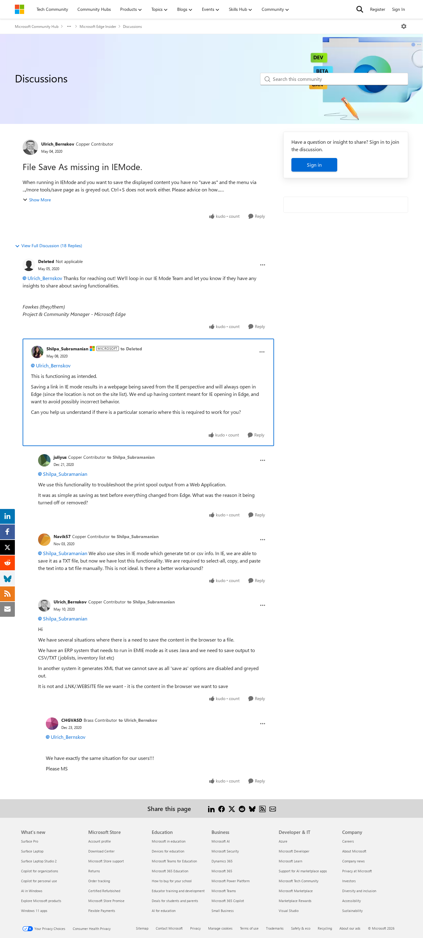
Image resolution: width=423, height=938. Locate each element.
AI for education (164, 910)
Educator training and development (178, 890)
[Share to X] (232, 808)
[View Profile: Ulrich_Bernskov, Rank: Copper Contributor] (30, 147)
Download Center (101, 851)
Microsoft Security (225, 851)
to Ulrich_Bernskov (138, 720)
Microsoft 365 (222, 871)
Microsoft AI (221, 841)
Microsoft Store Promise (106, 900)
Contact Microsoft (169, 928)
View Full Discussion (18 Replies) (51, 245)
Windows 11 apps (34, 910)
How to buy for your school (172, 881)
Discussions (132, 26)
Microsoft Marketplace (296, 890)
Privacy (195, 928)
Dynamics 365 (222, 861)
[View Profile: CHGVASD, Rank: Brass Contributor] (52, 723)
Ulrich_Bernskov (57, 144)
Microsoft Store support (106, 861)
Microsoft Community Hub (37, 26)
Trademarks (275, 928)
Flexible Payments (101, 910)
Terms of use (249, 928)
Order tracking (99, 881)
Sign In (398, 9)
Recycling (325, 928)
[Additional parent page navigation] (69, 26)
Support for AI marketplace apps (303, 871)
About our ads (349, 928)
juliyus (60, 457)
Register (377, 9)
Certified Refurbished (104, 890)
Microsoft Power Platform (231, 881)
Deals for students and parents (175, 900)
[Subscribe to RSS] (262, 808)
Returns (94, 871)
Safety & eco (300, 928)
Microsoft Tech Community (298, 881)
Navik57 (62, 536)
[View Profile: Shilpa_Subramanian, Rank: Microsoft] (37, 352)
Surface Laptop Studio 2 (39, 861)
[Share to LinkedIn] (211, 808)
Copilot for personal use (39, 881)
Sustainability (352, 910)
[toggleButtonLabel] (403, 26)
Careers (348, 841)
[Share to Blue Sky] (252, 808)
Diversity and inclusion (359, 890)
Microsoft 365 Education (170, 871)
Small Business (223, 910)
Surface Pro (29, 841)
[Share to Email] (272, 808)
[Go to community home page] (19, 9)
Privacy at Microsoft (357, 871)
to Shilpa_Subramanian (131, 457)
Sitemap (142, 928)
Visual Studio (289, 910)
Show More (40, 200)
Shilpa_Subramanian (67, 349)
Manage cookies (220, 928)
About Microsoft (354, 851)
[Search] (360, 9)
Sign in (314, 164)
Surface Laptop (32, 851)
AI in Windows (31, 890)
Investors (349, 881)
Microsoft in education (168, 841)
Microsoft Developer (294, 851)
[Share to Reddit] (242, 808)
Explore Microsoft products (41, 900)
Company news (353, 861)
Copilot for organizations (39, 871)
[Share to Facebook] (221, 808)
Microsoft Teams (224, 890)
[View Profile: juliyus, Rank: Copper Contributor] (44, 460)
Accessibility (351, 900)
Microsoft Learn (290, 861)
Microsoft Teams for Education (174, 861)
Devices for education (168, 851)
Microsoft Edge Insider (98, 26)
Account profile (99, 841)
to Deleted (131, 349)
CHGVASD (71, 720)
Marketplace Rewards (295, 900)
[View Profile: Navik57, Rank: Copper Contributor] (44, 539)
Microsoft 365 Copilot (228, 900)
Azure (283, 841)
